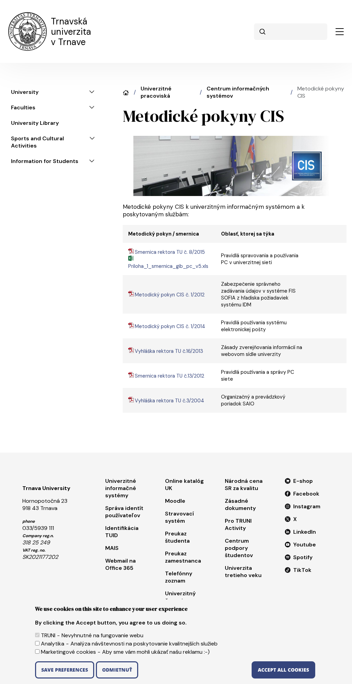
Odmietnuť (117, 669)
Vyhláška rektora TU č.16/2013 (169, 351)
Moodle (175, 500)
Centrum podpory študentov (239, 548)
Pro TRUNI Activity (238, 524)
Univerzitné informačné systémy (120, 488)
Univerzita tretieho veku (243, 571)
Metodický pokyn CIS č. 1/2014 (170, 326)
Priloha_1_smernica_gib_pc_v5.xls (168, 266)
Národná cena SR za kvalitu (244, 484)
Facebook (306, 493)
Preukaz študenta (177, 537)
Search (262, 31)
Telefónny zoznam (178, 577)
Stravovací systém (179, 517)
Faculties (23, 107)
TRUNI (48, 635)
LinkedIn (304, 531)
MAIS (112, 548)
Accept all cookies (283, 669)
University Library (35, 123)
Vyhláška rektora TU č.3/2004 (169, 400)
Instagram (306, 506)
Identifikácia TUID (122, 531)
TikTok (302, 570)
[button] (340, 31)
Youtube (304, 544)
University (24, 92)
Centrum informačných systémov (238, 92)
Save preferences (64, 669)
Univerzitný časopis (180, 597)
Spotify (302, 557)
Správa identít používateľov (124, 511)
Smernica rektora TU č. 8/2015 (170, 252)
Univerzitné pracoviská (156, 92)
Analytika (52, 643)
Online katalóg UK (184, 484)
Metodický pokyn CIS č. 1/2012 (170, 294)
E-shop (303, 481)
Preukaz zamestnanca (183, 557)
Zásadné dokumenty (240, 504)
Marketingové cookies (68, 651)
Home (126, 92)
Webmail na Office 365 (120, 564)
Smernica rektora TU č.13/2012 (169, 375)
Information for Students (44, 161)
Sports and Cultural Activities (37, 142)
